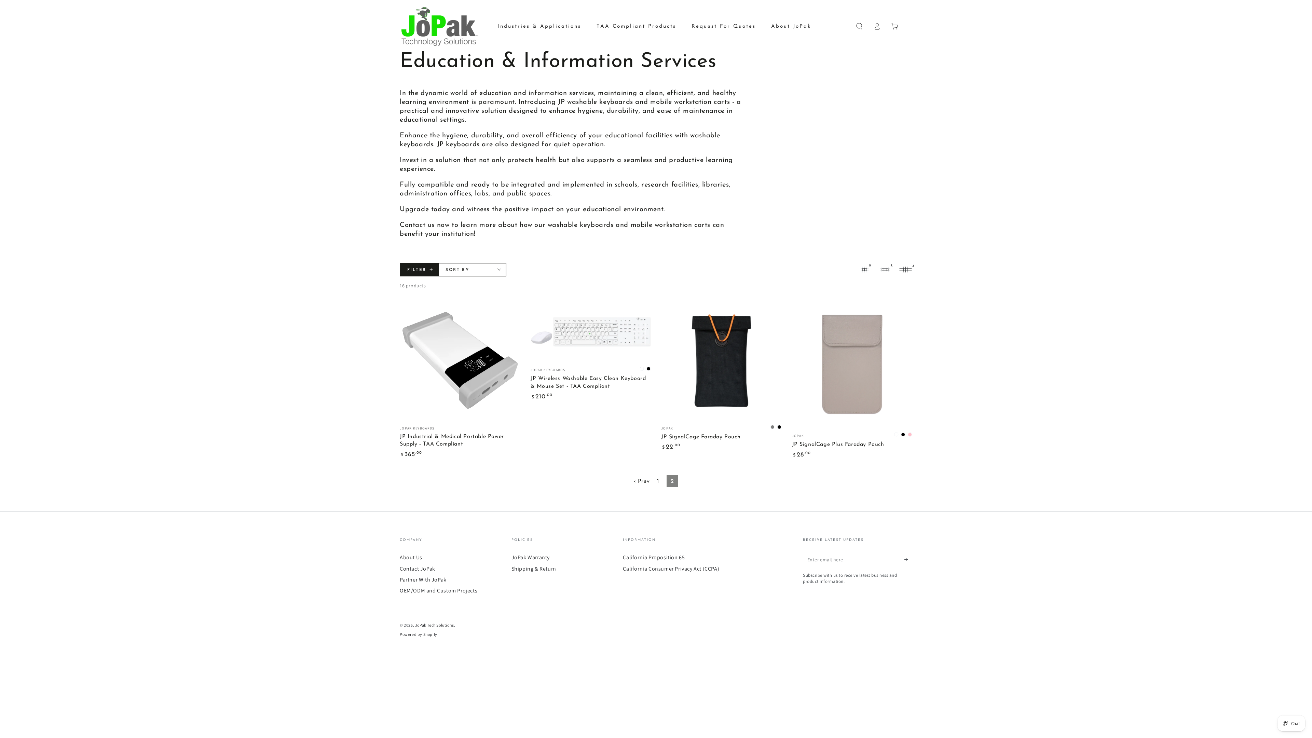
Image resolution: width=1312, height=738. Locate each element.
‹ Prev (642, 481)
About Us (411, 557)
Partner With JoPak (423, 579)
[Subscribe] (908, 559)
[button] (859, 26)
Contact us (417, 225)
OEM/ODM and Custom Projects (438, 590)
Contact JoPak (417, 568)
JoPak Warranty (530, 557)
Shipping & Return (533, 568)
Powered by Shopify (418, 634)
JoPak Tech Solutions (434, 625)
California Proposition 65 (654, 557)
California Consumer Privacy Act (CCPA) (671, 568)
